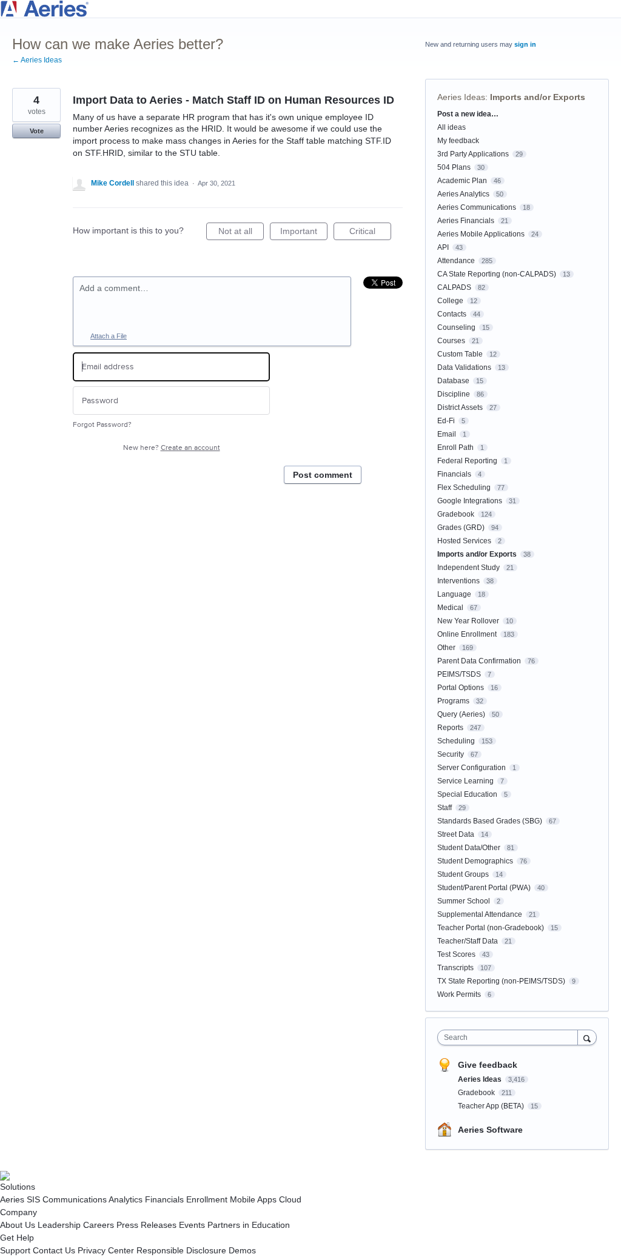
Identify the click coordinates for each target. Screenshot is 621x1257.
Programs (453, 701)
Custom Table (460, 354)
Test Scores (456, 954)
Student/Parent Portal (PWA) (484, 887)
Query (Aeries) (461, 714)
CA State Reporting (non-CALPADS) (496, 274)
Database (453, 381)
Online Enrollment (467, 634)
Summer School (463, 901)
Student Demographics (475, 861)
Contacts (451, 314)
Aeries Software (490, 1130)
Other (446, 647)
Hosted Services (464, 541)
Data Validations (464, 367)
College (450, 301)
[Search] (587, 1037)
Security (450, 754)
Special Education (467, 794)
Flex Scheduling (464, 487)
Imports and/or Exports (537, 97)
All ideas (451, 127)
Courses (451, 341)
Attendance (456, 260)
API (443, 247)
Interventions (458, 581)
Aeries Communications (476, 207)
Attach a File (108, 336)
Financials (454, 474)
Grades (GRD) (461, 527)
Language (454, 594)
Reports (450, 727)
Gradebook (455, 514)
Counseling (456, 327)
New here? (171, 447)
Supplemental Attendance (479, 914)
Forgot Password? (102, 424)
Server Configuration (471, 767)
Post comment (322, 475)
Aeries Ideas (461, 97)
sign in (525, 44)
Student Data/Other (468, 847)
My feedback (458, 140)
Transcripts (455, 968)
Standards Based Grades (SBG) (489, 821)
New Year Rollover (468, 621)
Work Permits (459, 994)
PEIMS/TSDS (459, 674)
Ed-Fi (446, 421)
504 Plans (454, 167)
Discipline (453, 394)
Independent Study (468, 567)
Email (446, 434)
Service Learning (465, 781)
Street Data (455, 834)
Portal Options (460, 687)
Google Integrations (469, 501)
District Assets (460, 407)
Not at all (241, 233)
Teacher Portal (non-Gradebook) (490, 927)
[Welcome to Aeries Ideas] (310, 9)
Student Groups (463, 874)
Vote (37, 131)
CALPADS (454, 287)
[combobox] (510, 1037)
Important (303, 233)
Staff (444, 807)
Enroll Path (455, 447)
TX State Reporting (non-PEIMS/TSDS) (501, 981)
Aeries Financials (465, 220)
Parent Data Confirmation (479, 661)
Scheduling (456, 741)
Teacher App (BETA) (492, 1106)
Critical (370, 233)
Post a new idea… (467, 114)
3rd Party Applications (473, 154)
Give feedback (487, 1065)
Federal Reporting (467, 461)
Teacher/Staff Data (467, 941)
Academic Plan (462, 180)
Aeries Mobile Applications (481, 234)
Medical (450, 607)
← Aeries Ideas (37, 60)
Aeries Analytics (463, 194)
